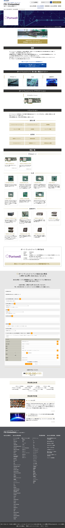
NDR (14, 463)
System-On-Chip (16, 471)
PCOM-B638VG (10, 182)
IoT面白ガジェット (50, 449)
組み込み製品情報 (40, 6)
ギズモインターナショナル (17, 477)
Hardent (15, 496)
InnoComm (15, 517)
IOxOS (14, 452)
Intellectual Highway (16, 515)
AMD (14, 510)
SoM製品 (52, 387)
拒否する (46, 526)
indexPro (21, 335)
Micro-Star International (17, 493)
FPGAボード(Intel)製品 (16, 387)
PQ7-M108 (8, 198)
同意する (42, 526)
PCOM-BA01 (38, 182)
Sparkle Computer (16, 512)
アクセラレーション (32, 95)
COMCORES (15, 444)
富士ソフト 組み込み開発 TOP (8, 9)
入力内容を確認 (28, 363)
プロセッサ (34, 460)
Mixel (14, 461)
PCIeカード (23, 451)
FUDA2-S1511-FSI (40, 233)
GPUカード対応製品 (19, 386)
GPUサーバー (24, 457)
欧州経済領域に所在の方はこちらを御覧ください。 (13, 294)
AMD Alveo (24, 454)
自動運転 (34, 476)
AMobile (15, 518)
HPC (33, 447)
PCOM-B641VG (24, 182)
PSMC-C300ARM (24, 198)
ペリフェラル (35, 461)
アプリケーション (35, 439)
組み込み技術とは (50, 441)
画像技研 (15, 476)
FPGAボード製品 (47, 386)
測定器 (34, 471)
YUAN (14, 474)
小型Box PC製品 (28, 387)
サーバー (23, 446)
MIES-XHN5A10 (10, 163)
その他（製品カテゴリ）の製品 (40, 387)
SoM (32, 77)
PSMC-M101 (38, 198)
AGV (33, 442)
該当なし (8, 336)
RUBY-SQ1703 (24, 218)
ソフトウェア (24, 443)
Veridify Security (16, 499)
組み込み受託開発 (33, 6)
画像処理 (34, 473)
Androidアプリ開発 (51, 445)
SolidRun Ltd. (15, 507)
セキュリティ (35, 455)
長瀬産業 (15, 479)
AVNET (15, 509)
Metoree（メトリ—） (10, 335)
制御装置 (34, 481)
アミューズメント (35, 479)
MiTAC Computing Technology (16, 491)
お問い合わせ (57, 2)
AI (33, 444)
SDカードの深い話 (50, 447)
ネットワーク (35, 458)
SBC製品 (38, 386)
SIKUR (15, 485)
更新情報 (59, 6)
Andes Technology (16, 504)
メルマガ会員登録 (34, 2)
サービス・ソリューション (26, 452)
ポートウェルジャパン (17, 482)
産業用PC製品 (29, 386)
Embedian (15, 494)
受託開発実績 (47, 6)
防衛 (33, 482)
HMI (33, 445)
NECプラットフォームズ (17, 464)
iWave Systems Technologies (16, 456)
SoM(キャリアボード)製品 (38, 389)
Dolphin (15, 502)
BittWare (15, 443)
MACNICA (15, 458)
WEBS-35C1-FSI (53, 218)
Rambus (15, 501)
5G (33, 440)
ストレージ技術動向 (51, 457)
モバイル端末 (35, 463)
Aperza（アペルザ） (30, 335)
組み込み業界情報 (53, 6)
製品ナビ (25, 335)
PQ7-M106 (52, 182)
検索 (51, 2)
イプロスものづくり (16, 335)
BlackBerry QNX (16, 469)
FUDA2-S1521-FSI (25, 233)
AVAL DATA (15, 441)
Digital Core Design (16, 449)
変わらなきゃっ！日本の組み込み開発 (51, 452)
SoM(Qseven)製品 (25, 389)
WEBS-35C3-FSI (10, 233)
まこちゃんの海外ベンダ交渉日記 (51, 455)
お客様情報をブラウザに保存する (33, 361)
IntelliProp (15, 451)
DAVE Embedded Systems (17, 446)
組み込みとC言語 (50, 443)
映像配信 (34, 468)
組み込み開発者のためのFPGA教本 (51, 439)
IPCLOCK (15, 454)
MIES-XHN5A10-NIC (25, 163)
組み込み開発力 (7, 435)
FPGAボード (13, 77)
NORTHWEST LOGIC (17, 466)
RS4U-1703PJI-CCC (11, 218)
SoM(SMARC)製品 (50, 389)
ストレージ (34, 453)
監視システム (35, 474)
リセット (36, 363)
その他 (35, 335)
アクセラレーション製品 (32, 390)
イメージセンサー (35, 450)
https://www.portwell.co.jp (33, 259)
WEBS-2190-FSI (39, 218)
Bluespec (15, 487)
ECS (14, 484)
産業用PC (51, 77)
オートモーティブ (35, 452)
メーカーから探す (16, 438)
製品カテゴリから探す (26, 438)
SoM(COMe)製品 (15, 389)
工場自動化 (34, 466)
